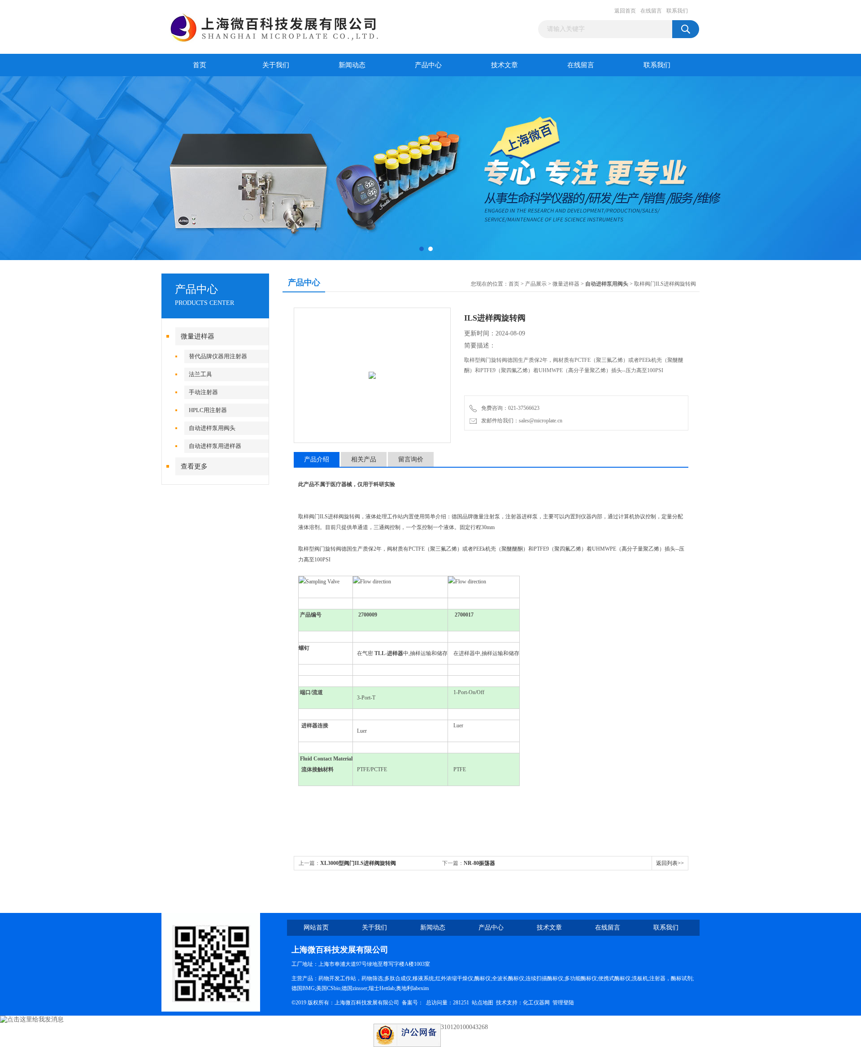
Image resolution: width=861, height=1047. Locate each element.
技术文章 (504, 65)
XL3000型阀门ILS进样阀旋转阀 (358, 863)
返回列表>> (670, 863)
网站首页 (316, 927)
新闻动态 (352, 65)
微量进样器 (197, 336)
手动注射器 (203, 392)
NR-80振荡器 (479, 863)
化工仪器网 (536, 1002)
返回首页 (625, 11)
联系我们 (677, 11)
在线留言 (651, 11)
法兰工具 (200, 374)
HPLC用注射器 (208, 410)
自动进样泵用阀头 (212, 428)
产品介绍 (316, 459)
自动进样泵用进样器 (215, 446)
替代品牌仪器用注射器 (218, 356)
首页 (199, 65)
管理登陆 (563, 1002)
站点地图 (482, 1002)
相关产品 (363, 459)
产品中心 (428, 65)
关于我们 (275, 65)
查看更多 (194, 466)
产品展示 (536, 284)
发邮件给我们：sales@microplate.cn (520, 420)
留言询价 (410, 459)
